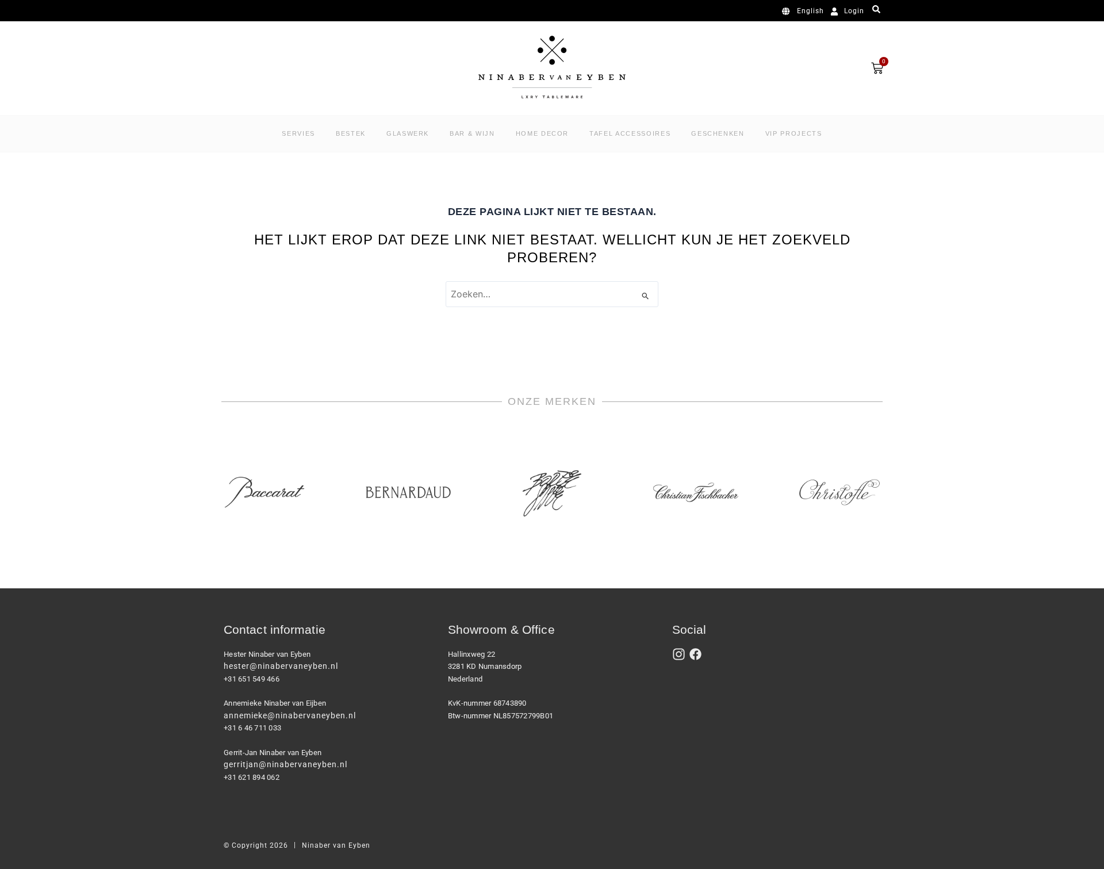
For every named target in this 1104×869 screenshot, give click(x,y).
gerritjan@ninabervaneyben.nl (285, 764)
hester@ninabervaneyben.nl (281, 666)
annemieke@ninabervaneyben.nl (290, 715)
